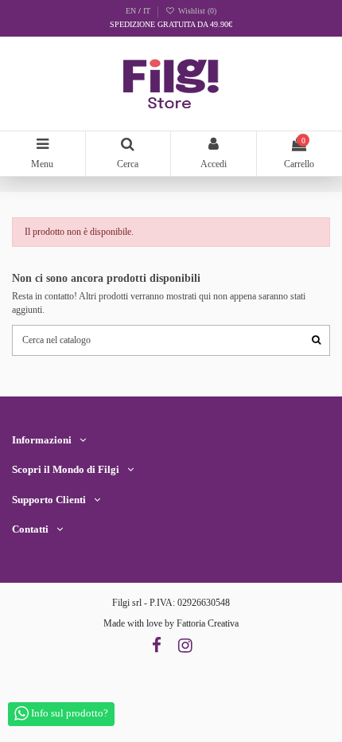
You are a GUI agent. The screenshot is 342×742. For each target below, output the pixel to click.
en (132, 10)
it (146, 10)
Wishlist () (196, 10)
